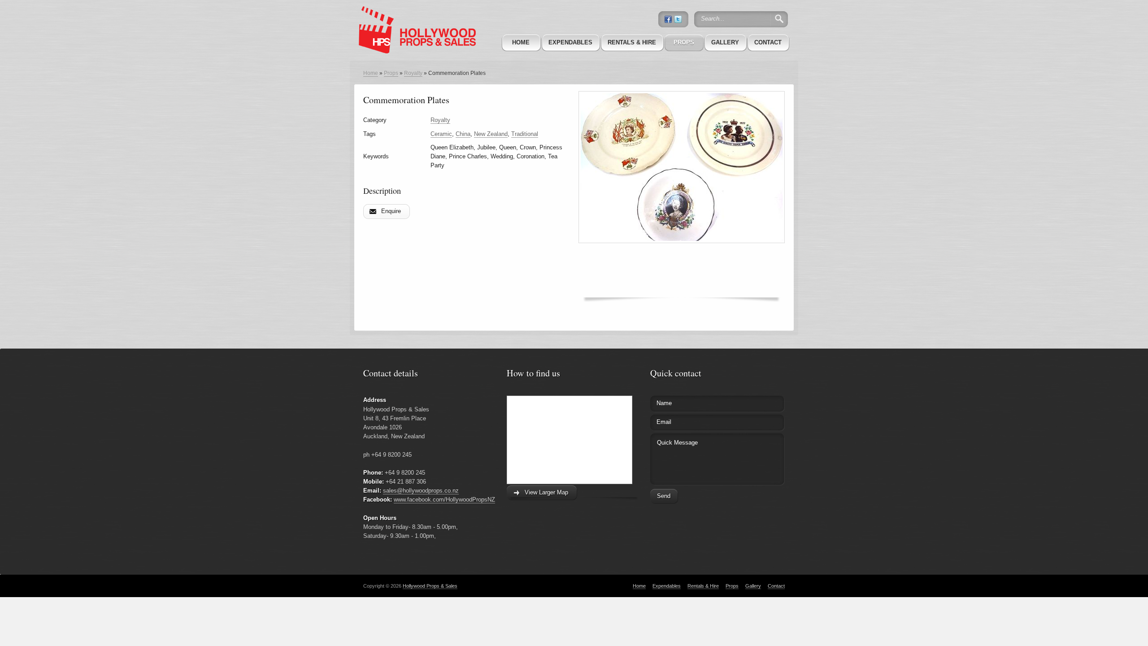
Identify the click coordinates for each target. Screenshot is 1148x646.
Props (684, 42)
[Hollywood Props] (415, 17)
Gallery (725, 42)
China (463, 134)
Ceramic (441, 134)
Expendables (570, 42)
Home (521, 42)
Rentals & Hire (632, 42)
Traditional (524, 134)
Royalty (413, 73)
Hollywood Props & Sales (430, 586)
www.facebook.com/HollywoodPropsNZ (444, 499)
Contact (768, 42)
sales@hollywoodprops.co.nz (421, 490)
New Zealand (491, 134)
